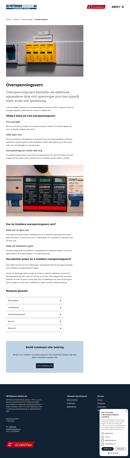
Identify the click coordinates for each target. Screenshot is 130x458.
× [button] (126, 411)
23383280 (12, 427)
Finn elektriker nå (44, 366)
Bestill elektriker (72, 400)
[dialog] (114, 432)
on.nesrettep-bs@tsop (13, 429)
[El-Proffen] (96, 7)
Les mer (121, 429)
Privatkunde (71, 403)
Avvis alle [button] (120, 449)
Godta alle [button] (107, 449)
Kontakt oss (101, 403)
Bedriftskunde (71, 406)
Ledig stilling (101, 406)
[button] (113, 453)
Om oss (99, 400)
